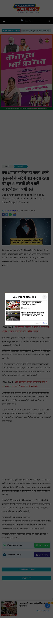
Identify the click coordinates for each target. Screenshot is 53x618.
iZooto (45, 323)
